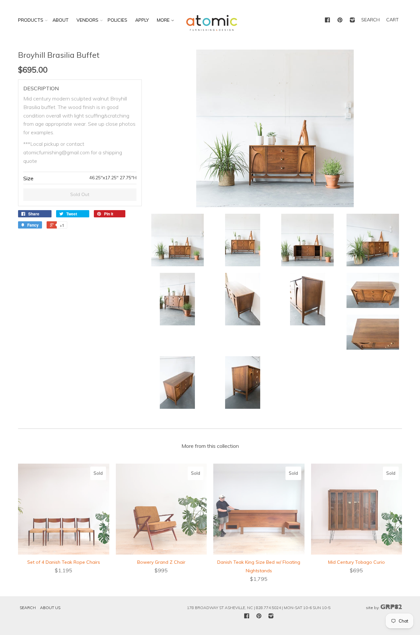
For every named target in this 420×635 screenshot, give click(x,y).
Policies (117, 20)
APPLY (142, 20)
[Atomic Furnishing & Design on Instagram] (352, 20)
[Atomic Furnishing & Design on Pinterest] (340, 20)
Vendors (87, 20)
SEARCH (370, 20)
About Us (50, 607)
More (164, 20)
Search (28, 607)
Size (28, 178)
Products (30, 20)
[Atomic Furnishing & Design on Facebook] (327, 20)
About (60, 20)
